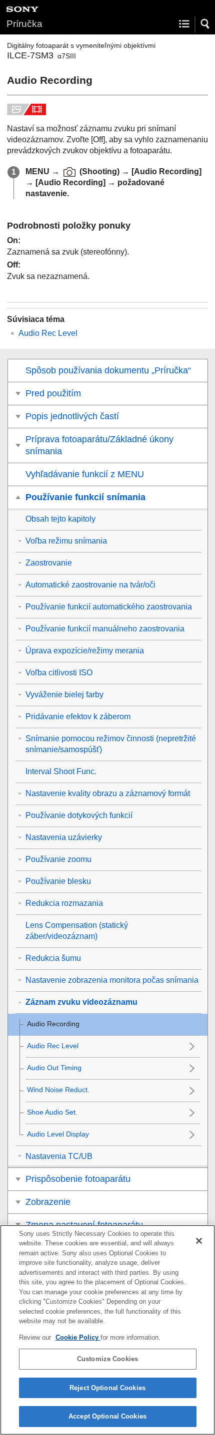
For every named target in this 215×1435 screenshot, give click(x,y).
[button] (205, 24)
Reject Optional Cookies (108, 1388)
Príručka (24, 23)
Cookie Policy (78, 1337)
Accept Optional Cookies (107, 1416)
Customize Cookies (107, 1359)
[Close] (199, 1241)
